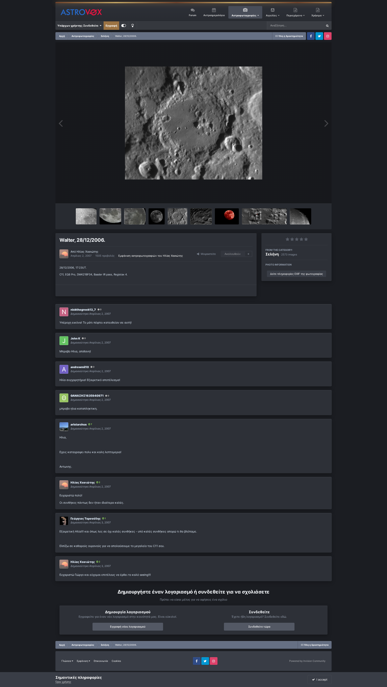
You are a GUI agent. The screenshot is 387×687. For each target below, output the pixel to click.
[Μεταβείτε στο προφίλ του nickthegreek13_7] (63, 311)
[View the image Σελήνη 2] (110, 216)
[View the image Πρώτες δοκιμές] (86, 216)
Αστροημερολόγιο (214, 15)
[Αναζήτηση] (327, 25)
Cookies (116, 660)
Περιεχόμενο (294, 15)
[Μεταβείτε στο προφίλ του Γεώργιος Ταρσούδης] (63, 520)
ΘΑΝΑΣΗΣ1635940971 (87, 395)
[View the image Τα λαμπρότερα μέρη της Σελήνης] (157, 216)
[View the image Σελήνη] (135, 216)
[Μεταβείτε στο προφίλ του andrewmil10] (63, 369)
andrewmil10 (80, 367)
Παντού (313, 25)
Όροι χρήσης (63, 681)
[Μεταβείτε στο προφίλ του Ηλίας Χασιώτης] (63, 253)
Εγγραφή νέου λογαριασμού (128, 626)
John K (75, 338)
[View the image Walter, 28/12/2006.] (177, 216)
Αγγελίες (271, 15)
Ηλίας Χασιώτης (87, 251)
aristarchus (79, 424)
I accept (321, 679)
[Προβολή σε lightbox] (193, 123)
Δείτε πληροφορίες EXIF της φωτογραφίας (296, 273)
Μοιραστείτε (207, 253)
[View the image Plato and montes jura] (300, 216)
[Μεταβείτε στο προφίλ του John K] (63, 340)
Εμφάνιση (83, 660)
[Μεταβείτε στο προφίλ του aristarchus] (63, 426)
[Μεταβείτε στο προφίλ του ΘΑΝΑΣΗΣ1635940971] (63, 397)
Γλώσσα (66, 660)
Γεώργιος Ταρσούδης (86, 518)
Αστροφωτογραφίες (244, 15)
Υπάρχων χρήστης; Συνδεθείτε (78, 25)
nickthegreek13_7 (83, 309)
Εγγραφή (111, 25)
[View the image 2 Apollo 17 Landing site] (264, 216)
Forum (192, 15)
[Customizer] (123, 25)
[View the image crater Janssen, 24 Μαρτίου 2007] (201, 216)
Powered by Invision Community (307, 660)
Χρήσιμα (316, 15)
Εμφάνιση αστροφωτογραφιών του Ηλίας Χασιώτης (150, 255)
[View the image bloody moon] (227, 216)
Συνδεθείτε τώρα (259, 626)
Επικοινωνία (101, 660)
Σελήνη (272, 254)
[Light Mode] (132, 25)
